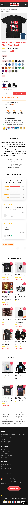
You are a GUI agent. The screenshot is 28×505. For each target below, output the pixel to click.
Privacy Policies (4, 453)
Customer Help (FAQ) (6, 473)
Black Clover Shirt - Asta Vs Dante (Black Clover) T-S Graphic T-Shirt (20, 399)
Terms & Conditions (5, 451)
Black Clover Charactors (16, 164)
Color (3, 58)
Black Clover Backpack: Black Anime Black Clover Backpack (20, 321)
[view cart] (26, 4)
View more (14, 351)
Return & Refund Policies (6, 468)
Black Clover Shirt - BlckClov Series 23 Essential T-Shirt (6, 343)
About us (3, 449)
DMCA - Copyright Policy (6, 455)
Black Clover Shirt (5, 11)
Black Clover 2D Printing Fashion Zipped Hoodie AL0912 (20, 343)
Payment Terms (4, 466)
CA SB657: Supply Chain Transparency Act (11, 457)
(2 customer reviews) (13, 48)
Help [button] (25, 503)
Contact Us (3, 471)
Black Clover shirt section (7, 146)
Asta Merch (13, 161)
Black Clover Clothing (11, 9)
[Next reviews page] (25, 248)
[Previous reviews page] (17, 248)
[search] (23, 4)
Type (3, 53)
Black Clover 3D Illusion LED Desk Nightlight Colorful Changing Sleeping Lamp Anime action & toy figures (7, 297)
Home (2, 9)
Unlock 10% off (3, 498)
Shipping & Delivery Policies (7, 464)
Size (3, 73)
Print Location (5, 81)
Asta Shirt (13, 162)
